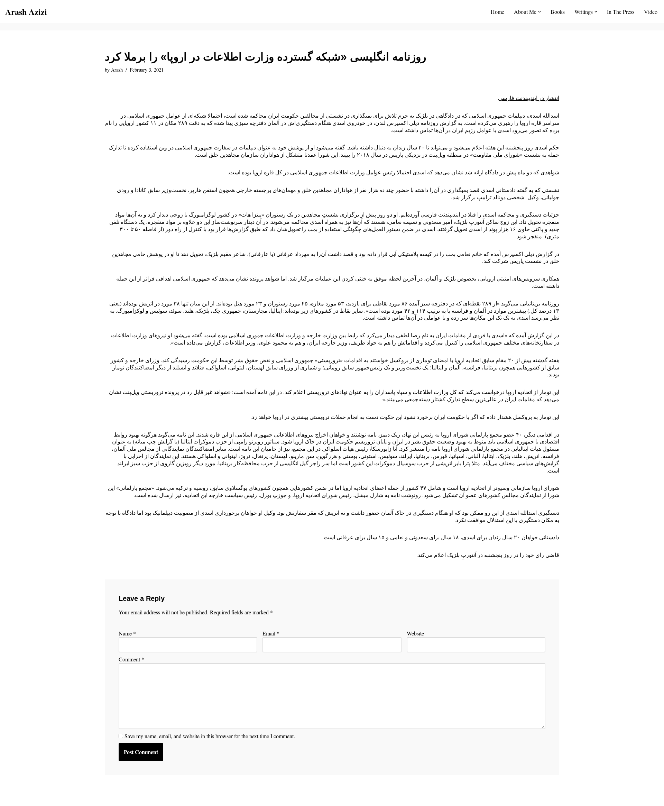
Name (127, 633)
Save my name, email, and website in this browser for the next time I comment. (209, 736)
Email (270, 633)
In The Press (620, 11)
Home (497, 11)
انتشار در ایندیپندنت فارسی (528, 97)
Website (415, 633)
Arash (117, 69)
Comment (131, 659)
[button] (539, 11)
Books (558, 11)
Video (650, 11)
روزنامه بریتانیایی (539, 303)
